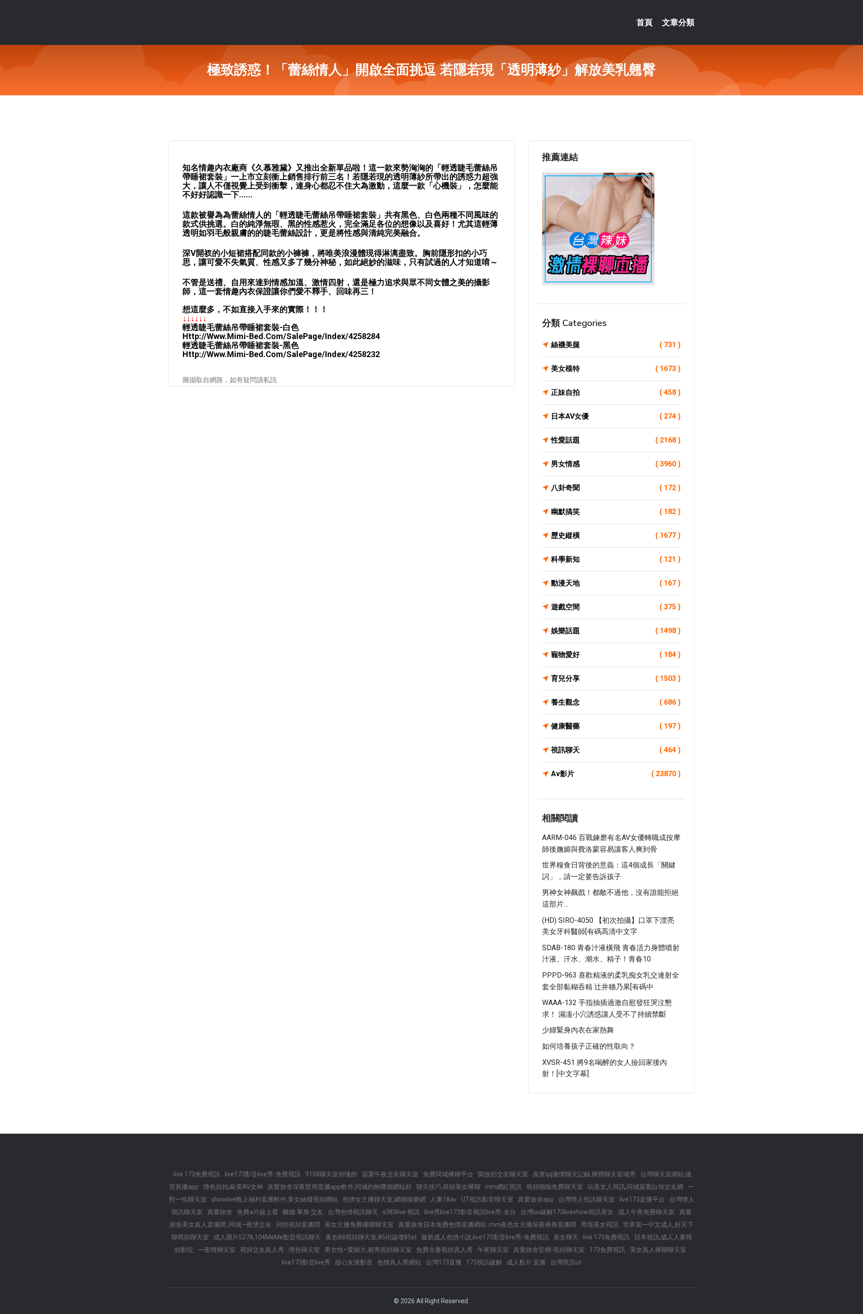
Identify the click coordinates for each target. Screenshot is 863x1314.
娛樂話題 (616, 630)
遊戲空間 (616, 607)
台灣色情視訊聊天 (353, 1212)
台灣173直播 (444, 1262)
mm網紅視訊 (503, 1186)
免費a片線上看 (257, 1212)
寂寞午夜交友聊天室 (390, 1174)
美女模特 (616, 368)
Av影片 (616, 773)
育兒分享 (616, 678)
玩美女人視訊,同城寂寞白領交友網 (635, 1186)
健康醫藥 (616, 726)
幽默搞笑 (616, 511)
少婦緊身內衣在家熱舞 (578, 1030)
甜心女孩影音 (354, 1262)
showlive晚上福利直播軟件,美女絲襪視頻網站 (274, 1199)
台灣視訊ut (565, 1262)
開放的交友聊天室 (503, 1174)
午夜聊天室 (493, 1249)
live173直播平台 (642, 1199)
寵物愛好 (616, 654)
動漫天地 (616, 583)
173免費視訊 (607, 1249)
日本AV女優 (616, 416)
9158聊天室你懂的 (331, 1174)
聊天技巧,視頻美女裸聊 (448, 1186)
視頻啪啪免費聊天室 (554, 1186)
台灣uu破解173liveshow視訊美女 (567, 1212)
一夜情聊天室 (217, 1249)
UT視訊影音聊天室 (487, 1199)
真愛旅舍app (536, 1199)
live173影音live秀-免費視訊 (263, 1174)
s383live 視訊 (401, 1212)
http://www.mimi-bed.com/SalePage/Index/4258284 (281, 336)
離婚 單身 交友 (303, 1212)
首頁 (644, 22)
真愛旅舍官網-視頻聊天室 (549, 1249)
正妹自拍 (616, 392)
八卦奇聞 (616, 487)
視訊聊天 (616, 750)
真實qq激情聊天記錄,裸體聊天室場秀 (584, 1174)
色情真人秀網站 (399, 1262)
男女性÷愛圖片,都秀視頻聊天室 (368, 1249)
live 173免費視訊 (196, 1174)
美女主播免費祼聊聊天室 (359, 1224)
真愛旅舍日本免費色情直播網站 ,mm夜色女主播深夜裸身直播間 (487, 1224)
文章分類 (678, 22)
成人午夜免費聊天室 (646, 1212)
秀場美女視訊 (599, 1224)
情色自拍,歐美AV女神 (233, 1186)
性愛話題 (616, 440)
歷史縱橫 (616, 535)
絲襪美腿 (616, 344)
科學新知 (616, 559)
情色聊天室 (304, 1249)
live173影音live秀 (306, 1262)
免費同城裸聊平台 (448, 1174)
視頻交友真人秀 (262, 1249)
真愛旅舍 (219, 1212)
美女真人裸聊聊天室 (658, 1249)
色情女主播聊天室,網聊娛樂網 (384, 1199)
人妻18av (443, 1199)
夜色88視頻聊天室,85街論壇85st (371, 1237)
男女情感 (616, 464)
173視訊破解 (484, 1262)
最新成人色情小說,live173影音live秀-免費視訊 (485, 1237)
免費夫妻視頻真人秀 (444, 1249)
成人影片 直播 (526, 1262)
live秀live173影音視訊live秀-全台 (470, 1212)
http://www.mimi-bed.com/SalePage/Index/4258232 (281, 354)
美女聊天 (565, 1237)
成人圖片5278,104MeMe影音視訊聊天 (267, 1237)
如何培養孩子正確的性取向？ (589, 1046)
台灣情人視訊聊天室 (586, 1199)
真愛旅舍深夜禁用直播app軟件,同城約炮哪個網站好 (339, 1186)
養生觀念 (616, 702)
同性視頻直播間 (298, 1224)
